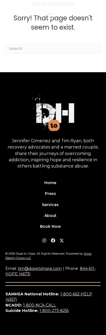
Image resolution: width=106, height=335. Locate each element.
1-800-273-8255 (54, 310)
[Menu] (50, 16)
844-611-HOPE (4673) (53, 4)
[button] (44, 241)
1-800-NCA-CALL (39, 305)
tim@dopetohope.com (40, 268)
